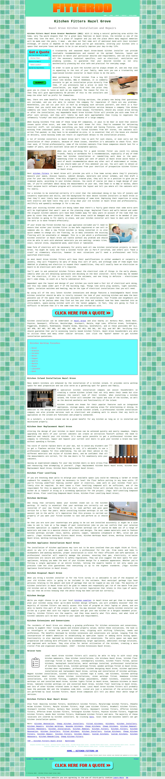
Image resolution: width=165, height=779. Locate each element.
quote (39, 181)
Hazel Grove (80, 321)
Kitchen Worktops (54, 726)
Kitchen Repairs (35, 726)
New (46, 759)
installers (113, 196)
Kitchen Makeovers (36, 729)
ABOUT (117, 15)
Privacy (136, 759)
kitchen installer (114, 51)
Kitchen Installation (59, 729)
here (91, 717)
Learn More (118, 778)
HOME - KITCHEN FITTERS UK (82, 751)
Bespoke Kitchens (74, 726)
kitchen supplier (82, 600)
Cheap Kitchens (92, 726)
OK (127, 778)
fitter (64, 228)
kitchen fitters (130, 167)
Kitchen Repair (45, 734)
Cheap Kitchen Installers (70, 724)
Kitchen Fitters (100, 729)
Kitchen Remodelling (49, 737)
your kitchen (122, 44)
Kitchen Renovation (44, 724)
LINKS (111, 15)
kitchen (96, 201)
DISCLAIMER (133, 15)
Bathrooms (70, 741)
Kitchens (110, 724)
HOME (105, 15)
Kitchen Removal (128, 726)
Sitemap (28, 759)
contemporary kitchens (92, 661)
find (35, 704)
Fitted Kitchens (94, 724)
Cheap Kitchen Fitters (72, 737)
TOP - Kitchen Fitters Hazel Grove (44, 741)
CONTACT (124, 15)
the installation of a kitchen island (88, 383)
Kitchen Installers (127, 724)
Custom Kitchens (112, 731)
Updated (51, 759)
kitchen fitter (105, 151)
